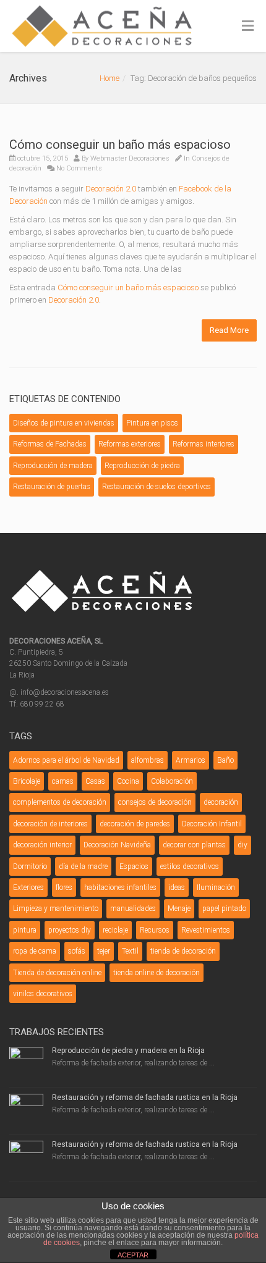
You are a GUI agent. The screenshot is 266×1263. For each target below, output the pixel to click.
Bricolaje (26, 781)
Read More (229, 330)
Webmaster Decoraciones (129, 158)
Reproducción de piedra (142, 465)
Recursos (154, 930)
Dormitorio (30, 866)
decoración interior (42, 845)
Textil (130, 951)
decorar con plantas (194, 845)
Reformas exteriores (129, 444)
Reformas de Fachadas (50, 444)
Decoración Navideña (117, 845)
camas (63, 781)
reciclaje (115, 930)
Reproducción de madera (53, 465)
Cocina (128, 781)
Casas (95, 781)
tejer (103, 951)
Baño (225, 760)
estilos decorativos (189, 866)
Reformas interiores (203, 444)
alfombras (147, 760)
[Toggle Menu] (248, 26)
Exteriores (28, 887)
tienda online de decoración (156, 972)
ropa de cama (34, 951)
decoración (221, 802)
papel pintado (224, 908)
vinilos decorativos (42, 993)
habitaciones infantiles (120, 887)
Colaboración (172, 781)
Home (109, 78)
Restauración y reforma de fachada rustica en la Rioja (145, 1097)
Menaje (179, 908)
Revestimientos (205, 930)
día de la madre (83, 866)
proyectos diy (69, 930)
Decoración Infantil (212, 824)
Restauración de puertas (51, 486)
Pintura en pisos (152, 423)
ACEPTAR (133, 1255)
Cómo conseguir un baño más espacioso (120, 144)
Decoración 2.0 (110, 188)
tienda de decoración (183, 951)
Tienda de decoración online (57, 972)
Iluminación (216, 887)
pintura (24, 930)
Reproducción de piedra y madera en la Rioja (128, 1050)
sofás (76, 951)
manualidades (133, 908)
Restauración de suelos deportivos (156, 486)
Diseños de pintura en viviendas (63, 423)
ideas (176, 887)
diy (242, 845)
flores (64, 887)
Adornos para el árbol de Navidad (66, 760)
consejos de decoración (155, 802)
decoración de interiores (50, 824)
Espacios (133, 866)
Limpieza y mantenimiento (55, 908)
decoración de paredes (135, 824)
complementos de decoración (59, 802)
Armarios (190, 760)
